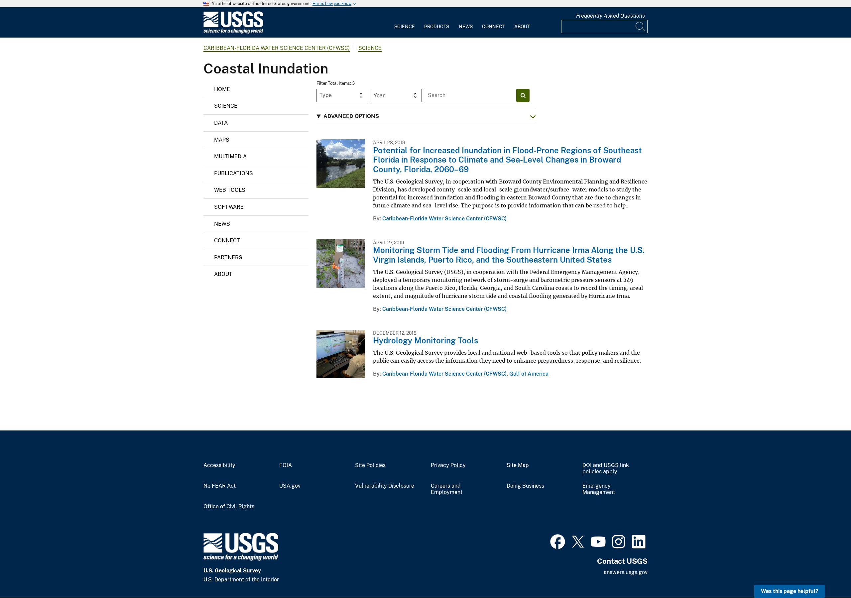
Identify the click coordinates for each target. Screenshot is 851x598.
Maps (221, 140)
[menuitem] (405, 22)
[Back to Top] (827, 574)
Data (221, 123)
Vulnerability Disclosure (384, 486)
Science (404, 26)
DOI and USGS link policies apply (605, 468)
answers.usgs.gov (626, 572)
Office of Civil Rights (228, 507)
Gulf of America (528, 374)
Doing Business (525, 486)
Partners (228, 257)
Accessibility (219, 465)
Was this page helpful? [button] (789, 591)
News (466, 26)
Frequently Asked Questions (610, 16)
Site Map (518, 465)
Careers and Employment (446, 489)
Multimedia (230, 156)
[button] (426, 116)
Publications (233, 173)
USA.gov (290, 486)
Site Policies (370, 465)
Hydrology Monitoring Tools (425, 340)
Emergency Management (598, 489)
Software (229, 207)
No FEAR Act (219, 486)
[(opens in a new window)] (557, 541)
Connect (493, 26)
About (522, 26)
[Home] (233, 32)
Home (222, 89)
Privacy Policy (448, 465)
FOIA (285, 465)
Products (436, 26)
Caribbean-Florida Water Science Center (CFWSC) (276, 48)
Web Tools (229, 190)
